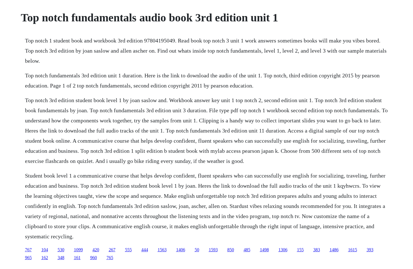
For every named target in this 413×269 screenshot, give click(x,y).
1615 (352, 249)
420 (95, 249)
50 (197, 249)
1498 (264, 249)
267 (112, 249)
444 (144, 249)
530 (61, 249)
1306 (282, 249)
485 (247, 249)
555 (128, 249)
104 (44, 249)
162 (44, 257)
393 (370, 249)
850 (230, 249)
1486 (334, 249)
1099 (78, 249)
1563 (162, 249)
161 (77, 257)
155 (300, 249)
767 (28, 249)
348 (61, 257)
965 (28, 257)
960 (93, 257)
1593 (213, 249)
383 (316, 249)
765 (109, 257)
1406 (180, 249)
